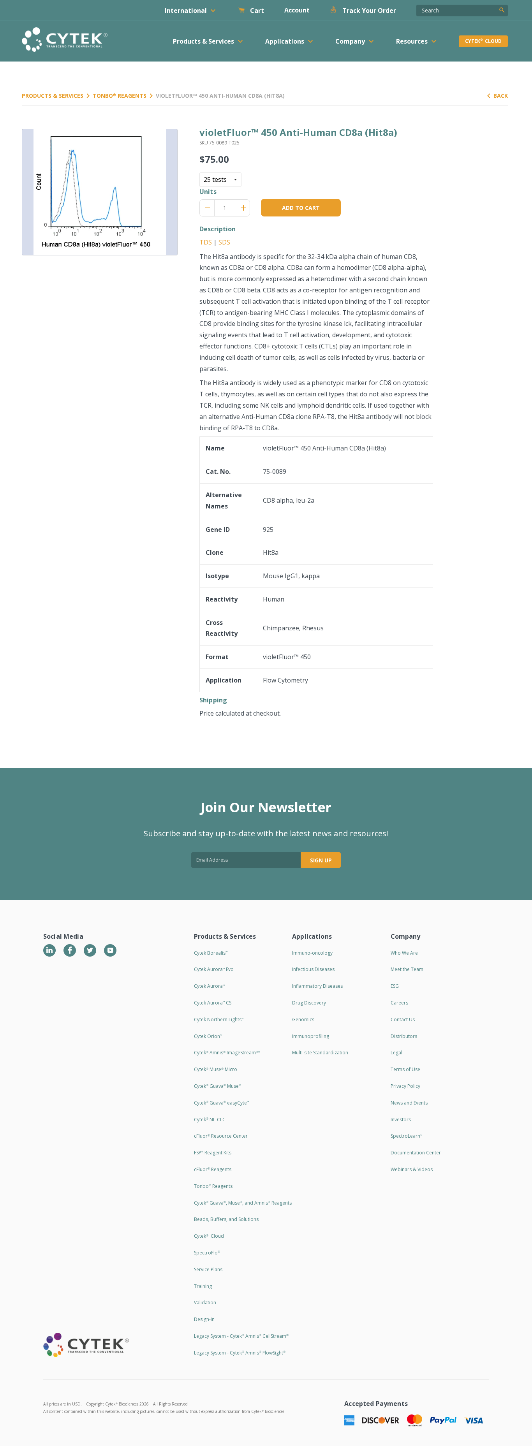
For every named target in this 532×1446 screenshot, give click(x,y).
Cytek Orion (208, 1036)
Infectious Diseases (313, 969)
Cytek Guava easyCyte (221, 1102)
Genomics (303, 1019)
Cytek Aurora (209, 986)
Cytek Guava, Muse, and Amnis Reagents (243, 1203)
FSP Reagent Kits (212, 1152)
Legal (396, 1052)
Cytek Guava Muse (217, 1086)
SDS (224, 242)
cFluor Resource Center (221, 1136)
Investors (401, 1119)
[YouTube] (110, 950)
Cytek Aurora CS (212, 1002)
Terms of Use (405, 1069)
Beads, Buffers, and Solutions (226, 1219)
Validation (205, 1302)
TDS (205, 242)
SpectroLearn (406, 1136)
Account (297, 10)
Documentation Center (416, 1152)
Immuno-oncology (312, 953)
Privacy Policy (405, 1086)
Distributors (404, 1036)
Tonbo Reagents (119, 95)
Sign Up (321, 860)
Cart (256, 10)
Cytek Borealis (210, 953)
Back (500, 95)
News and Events (409, 1102)
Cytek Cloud (483, 41)
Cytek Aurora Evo (214, 969)
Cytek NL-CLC (209, 1119)
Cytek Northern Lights (218, 1019)
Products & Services (52, 95)
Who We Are (404, 953)
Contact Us (403, 1019)
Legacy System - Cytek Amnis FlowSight (239, 1352)
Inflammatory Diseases (317, 986)
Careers (399, 1002)
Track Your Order (368, 10)
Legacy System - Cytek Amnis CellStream (241, 1336)
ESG (395, 986)
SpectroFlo (207, 1252)
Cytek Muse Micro (215, 1069)
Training (203, 1286)
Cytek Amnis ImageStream (227, 1052)
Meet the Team (407, 969)
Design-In (204, 1319)
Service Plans (208, 1269)
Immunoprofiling (310, 1036)
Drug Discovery (309, 1002)
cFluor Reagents (212, 1169)
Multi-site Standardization (320, 1052)
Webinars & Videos (412, 1169)
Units (208, 191)
